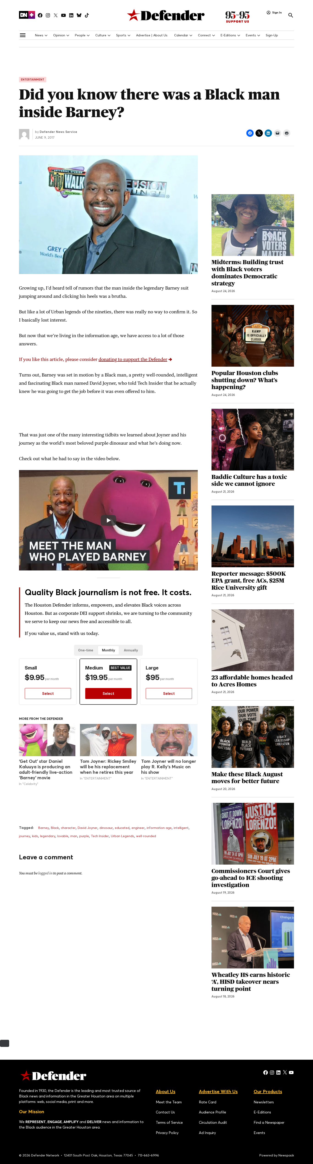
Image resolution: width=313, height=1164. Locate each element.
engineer (138, 828)
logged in (45, 873)
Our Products (268, 1091)
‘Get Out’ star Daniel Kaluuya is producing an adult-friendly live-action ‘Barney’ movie (45, 769)
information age (159, 828)
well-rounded (146, 836)
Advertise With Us (218, 1091)
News (39, 35)
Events (251, 35)
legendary (47, 836)
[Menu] (22, 35)
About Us (165, 1091)
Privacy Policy (167, 1132)
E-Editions (228, 35)
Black (55, 828)
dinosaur (106, 828)
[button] (108, 359)
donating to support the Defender (133, 359)
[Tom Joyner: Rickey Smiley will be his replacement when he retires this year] (108, 740)
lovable (62, 836)
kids (35, 836)
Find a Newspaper (269, 1122)
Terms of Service (169, 1122)
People (80, 35)
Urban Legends (122, 836)
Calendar (181, 35)
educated (122, 828)
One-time (85, 650)
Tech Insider (100, 836)
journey (24, 836)
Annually (131, 650)
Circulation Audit (213, 1122)
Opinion (59, 35)
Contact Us (165, 1112)
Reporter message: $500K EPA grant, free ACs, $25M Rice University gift (248, 580)
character (68, 828)
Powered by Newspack (276, 1155)
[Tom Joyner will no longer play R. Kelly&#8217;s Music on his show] (169, 740)
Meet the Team (169, 1102)
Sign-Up (272, 35)
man (73, 836)
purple (84, 836)
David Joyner (87, 828)
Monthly (108, 650)
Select (48, 693)
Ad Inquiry (207, 1132)
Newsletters (264, 1102)
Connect (204, 35)
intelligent (181, 828)
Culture (100, 35)
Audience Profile (212, 1112)
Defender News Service (58, 132)
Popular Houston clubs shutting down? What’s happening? (244, 380)
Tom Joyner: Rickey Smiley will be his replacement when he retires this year (108, 766)
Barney (43, 828)
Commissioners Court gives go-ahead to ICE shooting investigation (250, 878)
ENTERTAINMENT (32, 79)
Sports (121, 35)
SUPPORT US (242, 17)
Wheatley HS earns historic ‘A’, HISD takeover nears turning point (250, 982)
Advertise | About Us (151, 35)
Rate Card (207, 1102)
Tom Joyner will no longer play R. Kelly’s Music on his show (168, 766)
